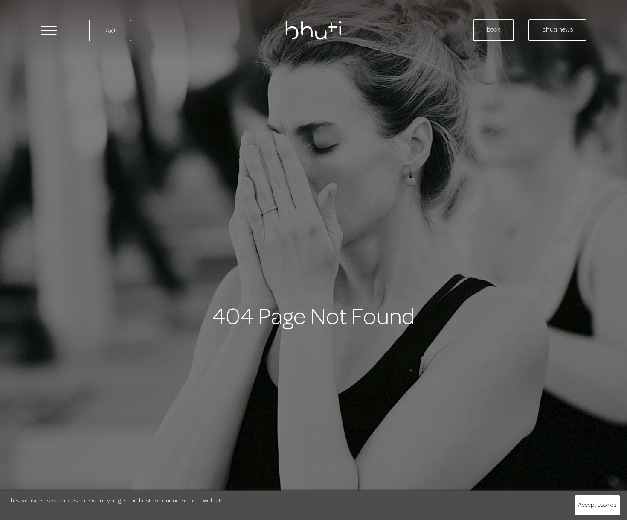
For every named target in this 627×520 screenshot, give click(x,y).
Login (110, 30)
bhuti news (557, 30)
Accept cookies (597, 505)
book (493, 30)
